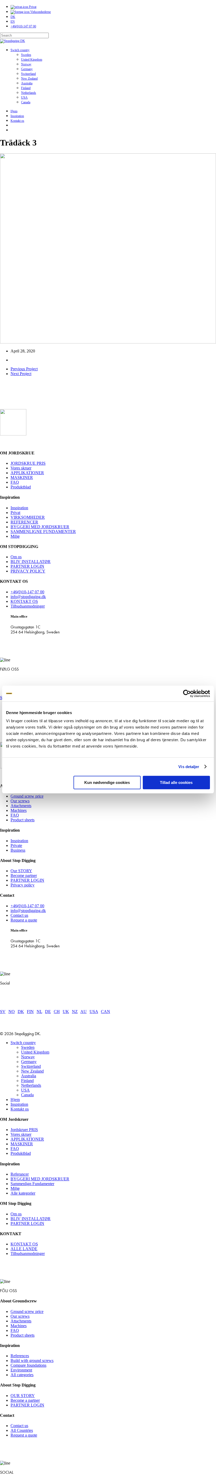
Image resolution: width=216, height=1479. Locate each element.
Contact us (19, 915)
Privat (15, 512)
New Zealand (32, 1071)
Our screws (20, 801)
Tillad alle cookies (176, 782)
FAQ (15, 482)
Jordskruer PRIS (24, 1129)
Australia (28, 1076)
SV (3, 1011)
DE (48, 1011)
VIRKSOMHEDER (28, 517)
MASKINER (22, 477)
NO (11, 1011)
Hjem (15, 1099)
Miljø (15, 536)
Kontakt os (20, 1109)
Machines (19, 810)
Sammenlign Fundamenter (32, 1183)
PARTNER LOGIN (27, 566)
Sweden (28, 1047)
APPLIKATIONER (27, 473)
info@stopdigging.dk (28, 596)
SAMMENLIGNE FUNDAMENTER (43, 531)
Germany (29, 1061)
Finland (27, 1080)
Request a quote (24, 920)
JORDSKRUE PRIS (28, 463)
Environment (21, 1370)
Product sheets (23, 820)
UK (66, 1011)
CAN (105, 1011)
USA (94, 1011)
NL (39, 1011)
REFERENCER (24, 522)
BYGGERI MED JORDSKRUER (40, 527)
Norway (28, 1057)
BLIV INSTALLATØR (31, 561)
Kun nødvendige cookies (107, 782)
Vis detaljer (188, 766)
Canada (27, 1095)
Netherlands (31, 1085)
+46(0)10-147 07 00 (27, 592)
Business (18, 850)
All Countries (22, 1430)
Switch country (23, 1042)
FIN (30, 1011)
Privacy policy (23, 885)
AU (83, 1011)
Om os (16, 557)
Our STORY (21, 871)
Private (16, 845)
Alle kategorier (23, 1193)
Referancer (20, 1174)
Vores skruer (21, 468)
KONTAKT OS (24, 601)
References (20, 1356)
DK (21, 1011)
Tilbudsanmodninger (28, 606)
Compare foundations (28, 1365)
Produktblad (21, 487)
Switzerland (31, 1066)
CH (57, 1011)
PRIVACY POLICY (28, 571)
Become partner (24, 875)
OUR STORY (23, 1395)
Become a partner (25, 1400)
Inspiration (19, 508)
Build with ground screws (32, 1360)
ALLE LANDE (24, 1249)
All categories (22, 1375)
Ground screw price (27, 796)
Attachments (21, 805)
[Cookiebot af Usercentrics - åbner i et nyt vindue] (187, 693)
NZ (75, 1011)
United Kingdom (35, 1052)
